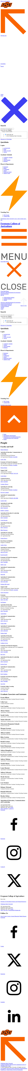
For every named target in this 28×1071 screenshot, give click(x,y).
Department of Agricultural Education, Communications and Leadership (12, 437)
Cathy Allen (3, 459)
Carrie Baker (3, 476)
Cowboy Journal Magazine (13, 916)
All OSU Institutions (16, 1064)
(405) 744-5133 (4, 621)
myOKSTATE (6, 148)
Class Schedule (6, 160)
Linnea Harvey (4, 538)
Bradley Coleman (5, 510)
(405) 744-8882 (4, 562)
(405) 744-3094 (13, 457)
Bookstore (5, 166)
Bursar (4, 168)
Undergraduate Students (8, 297)
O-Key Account (7, 150)
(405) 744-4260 (4, 611)
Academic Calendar (7, 157)
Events (5, 916)
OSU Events (6, 215)
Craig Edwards (4, 520)
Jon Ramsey (3, 602)
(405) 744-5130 (14, 473)
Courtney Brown (4, 484)
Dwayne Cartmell (5, 492)
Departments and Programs (9, 435)
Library (5, 170)
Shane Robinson (4, 449)
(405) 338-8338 (4, 630)
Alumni (5, 300)
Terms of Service (13, 1069)
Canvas (5, 152)
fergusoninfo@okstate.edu (14, 910)
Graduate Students (7, 298)
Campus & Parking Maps (6, 1064)
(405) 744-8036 (4, 481)
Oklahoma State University (7, 904)
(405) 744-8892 (13, 465)
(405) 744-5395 (4, 910)
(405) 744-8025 (4, 517)
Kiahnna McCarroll (5, 584)
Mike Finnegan (4, 530)
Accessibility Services (5, 1068)
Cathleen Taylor (4, 643)
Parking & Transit (7, 172)
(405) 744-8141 (4, 527)
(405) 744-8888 (4, 652)
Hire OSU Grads (7, 1066)
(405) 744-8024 (13, 490)
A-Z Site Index (8, 139)
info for (10, 303)
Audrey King (4, 545)
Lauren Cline (4, 500)
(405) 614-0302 (4, 572)
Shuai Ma (3, 574)
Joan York (3, 683)
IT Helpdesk (6, 169)
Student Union (6, 173)
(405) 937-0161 (4, 552)
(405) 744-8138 (4, 508)
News (2, 916)
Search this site (4, 130)
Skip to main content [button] (5, 1)
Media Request (22, 916)
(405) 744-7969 (4, 599)
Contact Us (11, 808)
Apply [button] (2, 308)
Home (4, 434)
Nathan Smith (4, 633)
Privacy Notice (6, 1069)
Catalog (5, 158)
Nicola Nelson (4, 467)
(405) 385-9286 (4, 581)
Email (4, 149)
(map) (12, 807)
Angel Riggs (3, 613)
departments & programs (13, 292)
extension (6, 293)
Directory (3, 139)
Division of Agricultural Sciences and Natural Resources (13, 901)
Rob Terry (3, 654)
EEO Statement (20, 1068)
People (5, 439)
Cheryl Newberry (5, 592)
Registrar (5, 161)
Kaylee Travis (4, 664)
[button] (14, 65)
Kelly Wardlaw (4, 674)
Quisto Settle (3, 623)
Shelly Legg (3, 564)
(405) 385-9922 (4, 640)
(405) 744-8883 (4, 681)
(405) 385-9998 (14, 498)
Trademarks (20, 1069)
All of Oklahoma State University (14, 136)
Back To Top (24, 305)
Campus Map (6, 216)
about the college (4, 292)
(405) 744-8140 (4, 661)
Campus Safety (13, 1068)
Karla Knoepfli (4, 554)
